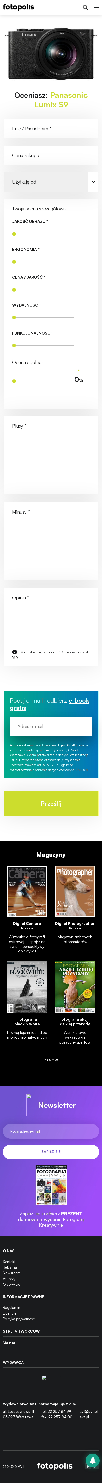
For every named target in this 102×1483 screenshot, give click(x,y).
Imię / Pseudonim (31, 129)
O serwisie (11, 1284)
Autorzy (9, 1278)
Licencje (10, 1313)
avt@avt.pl (89, 1411)
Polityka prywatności (19, 1319)
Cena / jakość (28, 277)
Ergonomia (26, 249)
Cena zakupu (25, 155)
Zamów (51, 1060)
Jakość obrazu (30, 221)
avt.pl (84, 1417)
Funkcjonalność (32, 333)
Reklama (10, 1267)
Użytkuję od (24, 182)
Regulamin (11, 1307)
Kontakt (9, 1261)
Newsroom (12, 1273)
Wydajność (26, 305)
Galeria (9, 1342)
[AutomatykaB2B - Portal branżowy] (54, 1467)
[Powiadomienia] (93, 1460)
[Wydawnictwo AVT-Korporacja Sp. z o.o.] (51, 1384)
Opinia (20, 598)
